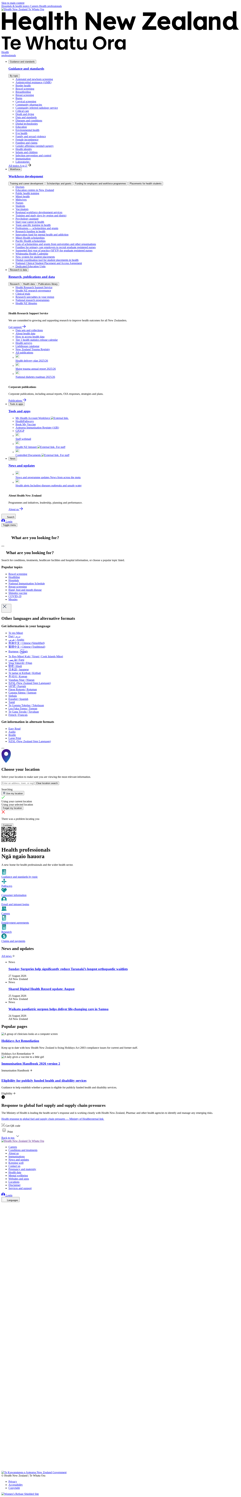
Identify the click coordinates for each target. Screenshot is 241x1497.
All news (6, 956)
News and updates (18, 1159)
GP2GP (20, 430)
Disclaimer (14, 1185)
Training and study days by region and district (41, 215)
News (13, 458)
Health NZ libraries (26, 303)
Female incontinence (27, 139)
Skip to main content (12, 2)
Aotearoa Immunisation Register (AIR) (37, 427)
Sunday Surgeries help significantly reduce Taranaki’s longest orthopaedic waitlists (68, 969)
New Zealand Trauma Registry (33, 349)
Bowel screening (25, 88)
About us (13, 509)
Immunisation (23, 158)
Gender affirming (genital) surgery (35, 145)
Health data (29, 284)
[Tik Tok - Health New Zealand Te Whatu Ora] (3, 1464)
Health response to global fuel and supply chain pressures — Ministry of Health (52, 1118)
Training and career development (26, 183)
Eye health (21, 133)
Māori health (23, 196)
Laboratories (22, 161)
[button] (7, 1131)
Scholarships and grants (59, 183)
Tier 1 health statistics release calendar (37, 339)
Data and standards (26, 117)
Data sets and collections (29, 330)
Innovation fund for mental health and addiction (42, 234)
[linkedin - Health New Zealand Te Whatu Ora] (3, 1215)
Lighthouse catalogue (27, 346)
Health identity (24, 149)
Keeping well (15, 1162)
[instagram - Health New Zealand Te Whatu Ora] (3, 1210)
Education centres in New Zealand (35, 190)
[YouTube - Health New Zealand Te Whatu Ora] (3, 1459)
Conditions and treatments (22, 1150)
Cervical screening (26, 101)
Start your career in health (30, 221)
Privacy (12, 1481)
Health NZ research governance (33, 290)
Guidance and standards (22, 61)
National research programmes (32, 300)
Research (15, 284)
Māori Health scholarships (30, 237)
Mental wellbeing (18, 1175)
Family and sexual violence (31, 136)
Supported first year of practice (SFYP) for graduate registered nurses (54, 250)
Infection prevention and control (33, 155)
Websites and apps (18, 1178)
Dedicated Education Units (31, 266)
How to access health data (30, 336)
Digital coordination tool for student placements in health (47, 260)
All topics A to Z (18, 165)
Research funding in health (30, 231)
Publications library (48, 284)
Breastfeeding (23, 91)
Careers (34, 6)
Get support (15, 327)
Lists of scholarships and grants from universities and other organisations (56, 244)
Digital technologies (27, 123)
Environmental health (27, 130)
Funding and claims (26, 142)
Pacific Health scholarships (31, 240)
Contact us (14, 1166)
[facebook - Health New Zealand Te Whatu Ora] (3, 1205)
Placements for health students (146, 183)
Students (20, 205)
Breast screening (25, 95)
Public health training (27, 193)
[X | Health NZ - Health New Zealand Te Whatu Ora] (3, 1469)
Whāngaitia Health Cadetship (32, 253)
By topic (14, 76)
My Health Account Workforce (33, 418)
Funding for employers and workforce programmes (100, 183)
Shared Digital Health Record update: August (41, 989)
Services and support (20, 1188)
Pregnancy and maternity (22, 1169)
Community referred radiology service (37, 107)
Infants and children (27, 152)
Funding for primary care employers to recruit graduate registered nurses (56, 247)
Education (21, 126)
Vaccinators (22, 209)
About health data (25, 333)
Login (8, 521)
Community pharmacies (29, 104)
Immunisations (16, 1156)
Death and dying (25, 114)
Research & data (18, 270)
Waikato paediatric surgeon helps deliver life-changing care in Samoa (58, 1009)
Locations (13, 1181)
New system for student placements (35, 256)
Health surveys (24, 342)
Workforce (15, 169)
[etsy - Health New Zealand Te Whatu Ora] (120, 1454)
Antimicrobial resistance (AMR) (33, 82)
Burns (19, 98)
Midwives (21, 199)
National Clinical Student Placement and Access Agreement (49, 263)
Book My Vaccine (26, 424)
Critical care (22, 110)
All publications (24, 352)
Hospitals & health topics (15, 6)
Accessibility (15, 1484)
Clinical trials (23, 293)
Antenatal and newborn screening (34, 79)
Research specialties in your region (35, 296)
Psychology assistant (27, 218)
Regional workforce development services (39, 212)
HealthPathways (25, 421)
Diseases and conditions (29, 120)
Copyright (14, 1487)
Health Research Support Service (34, 287)
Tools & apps (16, 404)
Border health (23, 85)
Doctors (20, 186)
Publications (15, 400)
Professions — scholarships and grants (37, 228)
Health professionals (50, 6)
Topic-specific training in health (33, 225)
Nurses (19, 202)
